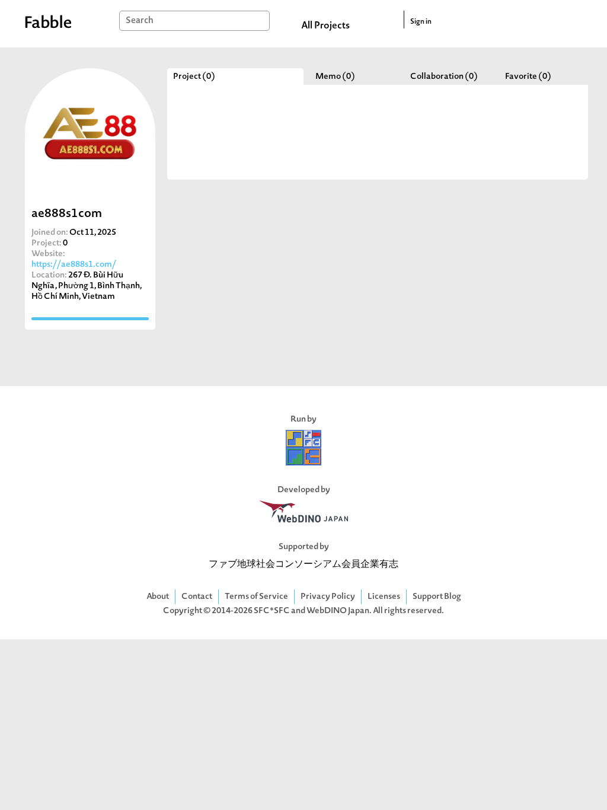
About (157, 596)
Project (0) (194, 76)
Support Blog (437, 596)
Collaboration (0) (444, 76)
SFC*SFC (272, 611)
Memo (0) (335, 76)
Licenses (384, 596)
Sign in (421, 21)
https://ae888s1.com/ (73, 264)
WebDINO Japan (337, 611)
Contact (196, 596)
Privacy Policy (328, 596)
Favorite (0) (528, 76)
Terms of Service (256, 596)
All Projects (325, 26)
